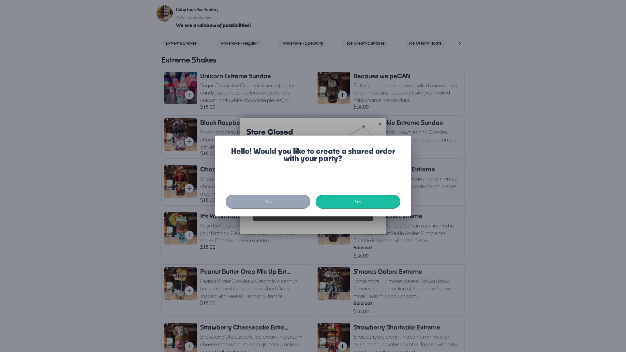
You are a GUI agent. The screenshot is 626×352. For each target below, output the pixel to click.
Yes (358, 201)
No (268, 201)
